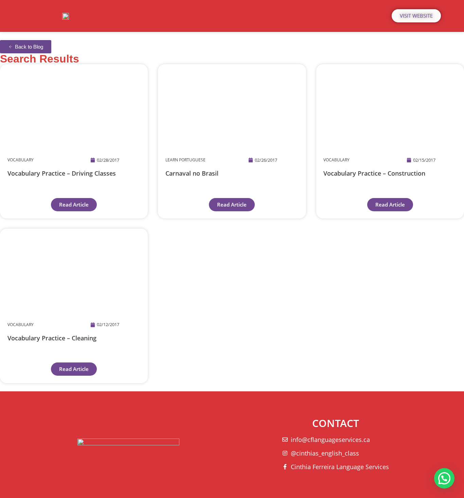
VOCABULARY (20, 160)
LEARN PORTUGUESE (185, 160)
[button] (444, 478)
